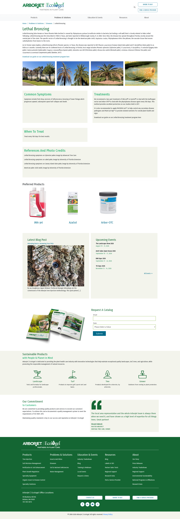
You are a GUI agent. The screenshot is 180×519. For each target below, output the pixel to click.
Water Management (56, 472)
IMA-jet (38, 222)
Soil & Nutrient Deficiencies (59, 467)
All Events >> (148, 273)
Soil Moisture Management (31, 463)
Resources (123, 17)
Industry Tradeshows (85, 459)
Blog (79, 463)
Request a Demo (83, 476)
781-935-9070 (27, 502)
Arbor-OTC (107, 222)
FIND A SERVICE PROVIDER (147, 10)
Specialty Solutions (29, 484)
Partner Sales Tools (111, 467)
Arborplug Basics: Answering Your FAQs (41, 243)
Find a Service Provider (113, 480)
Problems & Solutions (62, 17)
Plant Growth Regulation (30, 472)
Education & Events (95, 17)
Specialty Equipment (29, 476)
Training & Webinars (84, 467)
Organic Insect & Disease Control (33, 480)
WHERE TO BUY (148, 4)
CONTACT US (90, 498)
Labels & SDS (109, 463)
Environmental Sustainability (142, 476)
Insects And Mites (56, 459)
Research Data (110, 476)
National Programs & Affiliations (143, 480)
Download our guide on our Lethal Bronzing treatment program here (45, 57)
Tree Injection (27, 459)
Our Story (135, 459)
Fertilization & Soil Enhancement (33, 467)
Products (34, 17)
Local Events (82, 472)
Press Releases (137, 463)
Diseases (49, 23)
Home (24, 23)
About (146, 17)
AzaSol (73, 222)
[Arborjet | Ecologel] (43, 6)
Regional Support (111, 472)
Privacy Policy (107, 514)
